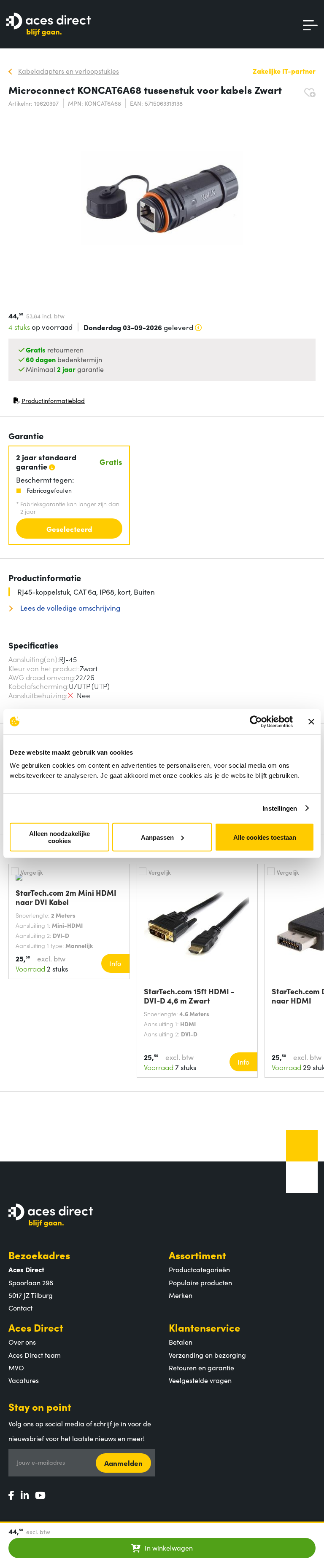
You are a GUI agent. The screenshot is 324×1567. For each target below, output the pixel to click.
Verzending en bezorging (207, 1354)
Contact (20, 1307)
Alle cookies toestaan (264, 837)
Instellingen (279, 808)
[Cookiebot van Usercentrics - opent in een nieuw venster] (256, 721)
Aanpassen (157, 837)
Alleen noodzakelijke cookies (59, 837)
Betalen (180, 1341)
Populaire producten (200, 1282)
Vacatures (23, 1380)
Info (115, 963)
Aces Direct (35, 1327)
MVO (16, 1367)
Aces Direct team (34, 1354)
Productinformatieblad (49, 402)
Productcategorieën (199, 1269)
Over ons (22, 1341)
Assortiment (197, 1255)
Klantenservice (204, 1327)
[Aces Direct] (48, 25)
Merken (180, 1295)
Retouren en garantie (201, 1367)
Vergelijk (32, 872)
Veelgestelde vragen (200, 1380)
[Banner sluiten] (311, 721)
